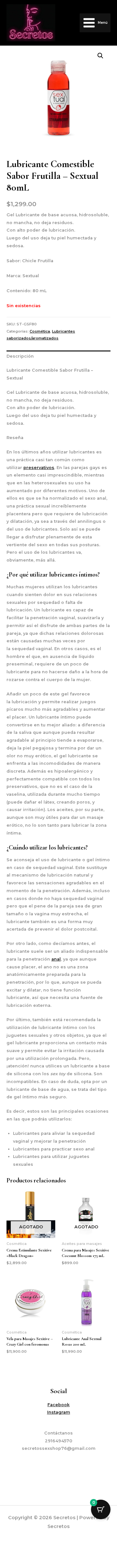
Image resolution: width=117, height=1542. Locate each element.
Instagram (58, 1412)
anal (56, 959)
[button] (100, 56)
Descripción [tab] (20, 356)
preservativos (38, 467)
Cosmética (40, 331)
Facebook (58, 1404)
